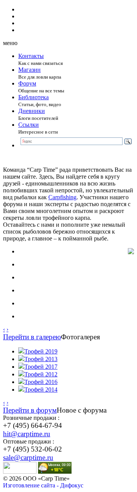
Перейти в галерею (32, 337)
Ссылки (28, 124)
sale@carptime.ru (28, 457)
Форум (27, 83)
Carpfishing (62, 197)
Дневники (31, 111)
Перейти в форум (30, 410)
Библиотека (33, 97)
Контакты (31, 56)
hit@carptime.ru (26, 434)
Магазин (29, 69)
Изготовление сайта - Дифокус (43, 485)
